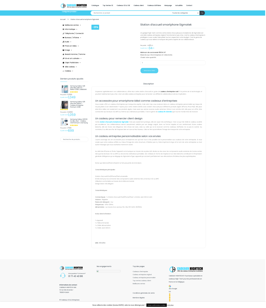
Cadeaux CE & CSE (123, 5)
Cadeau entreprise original (142, 275)
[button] (187, 293)
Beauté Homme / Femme (75, 54)
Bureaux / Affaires (72, 37)
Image (67, 50)
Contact (189, 5)
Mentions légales (139, 298)
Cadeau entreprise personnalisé (144, 278)
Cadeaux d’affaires (154, 5)
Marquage (168, 5)
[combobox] (131, 13)
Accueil (62, 19)
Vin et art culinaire (72, 58)
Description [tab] (148, 84)
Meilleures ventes (72, 25)
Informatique (70, 29)
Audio (67, 42)
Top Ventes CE (108, 5)
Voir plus (170, 305)
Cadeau (68, 71)
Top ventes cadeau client (142, 281)
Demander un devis (149, 70)
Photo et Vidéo (71, 46)
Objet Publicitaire (72, 62)
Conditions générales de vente (144, 293)
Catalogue (95, 5)
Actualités (179, 5)
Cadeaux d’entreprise (140, 271)
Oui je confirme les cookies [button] (157, 305)
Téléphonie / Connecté (74, 33)
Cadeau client (139, 5)
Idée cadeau (70, 67)
